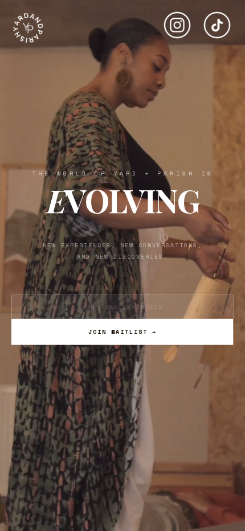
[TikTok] (217, 20)
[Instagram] (177, 20)
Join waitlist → (122, 332)
